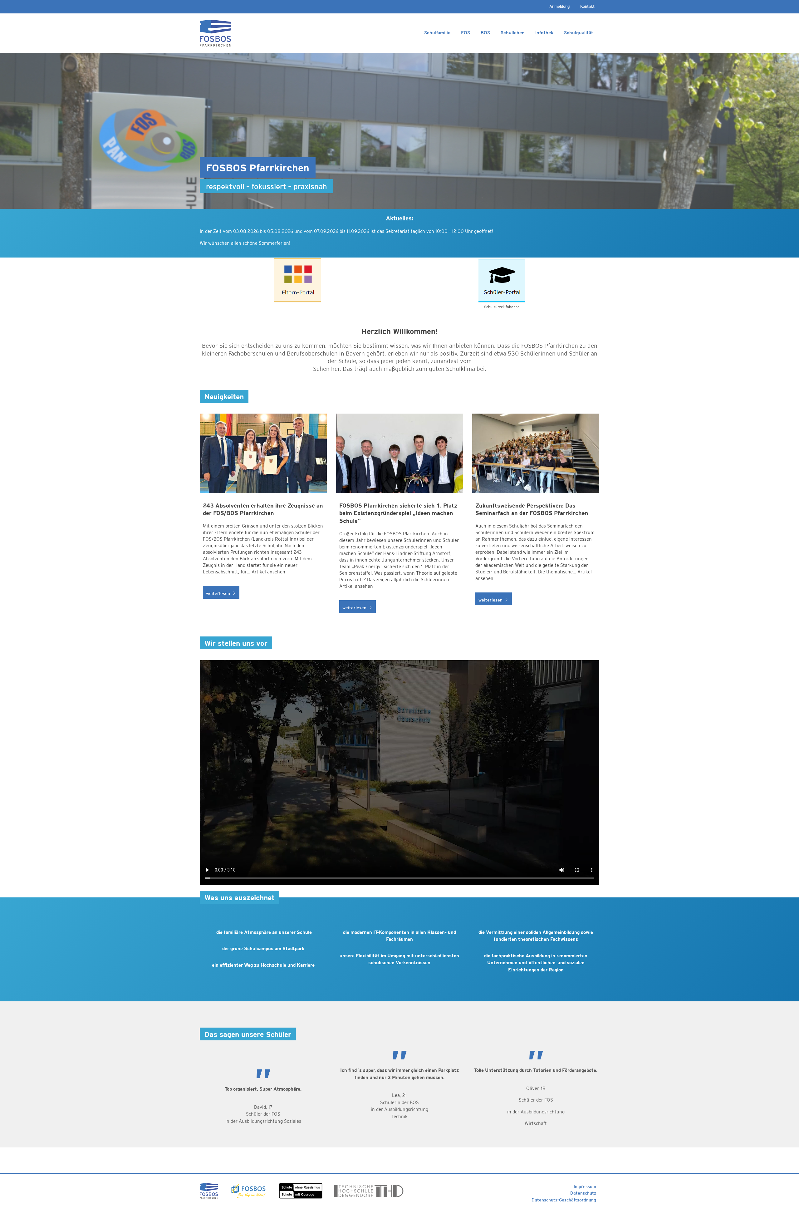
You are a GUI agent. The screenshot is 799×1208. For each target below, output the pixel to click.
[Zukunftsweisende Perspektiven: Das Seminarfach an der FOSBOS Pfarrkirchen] (535, 517)
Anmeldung (559, 6)
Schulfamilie (437, 32)
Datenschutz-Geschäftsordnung (564, 1199)
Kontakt (587, 6)
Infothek (544, 32)
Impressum (585, 1186)
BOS (485, 32)
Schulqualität (578, 32)
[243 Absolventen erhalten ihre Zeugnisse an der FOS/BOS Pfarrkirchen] (263, 517)
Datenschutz (583, 1193)
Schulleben (513, 32)
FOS (465, 32)
